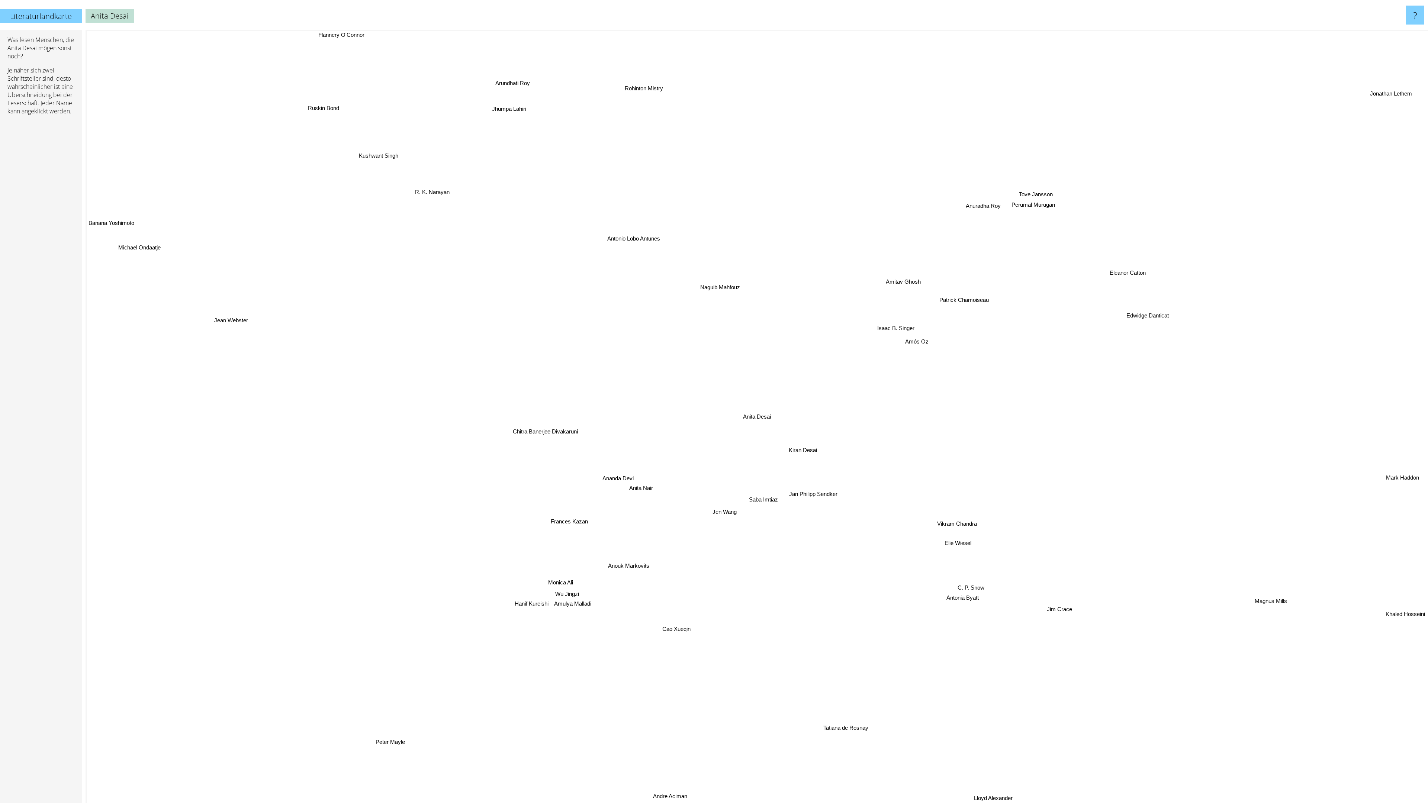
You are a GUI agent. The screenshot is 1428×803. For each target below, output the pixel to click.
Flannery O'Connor (339, 35)
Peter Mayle (405, 747)
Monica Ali (560, 581)
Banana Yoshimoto (111, 227)
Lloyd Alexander (999, 798)
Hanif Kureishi (533, 606)
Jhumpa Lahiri (509, 109)
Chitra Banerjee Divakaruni (546, 431)
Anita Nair (642, 489)
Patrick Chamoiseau (959, 296)
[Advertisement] (41, 234)
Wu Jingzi (567, 594)
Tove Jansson (1035, 194)
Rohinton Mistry (643, 88)
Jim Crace (1056, 612)
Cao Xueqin (677, 629)
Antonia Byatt (963, 598)
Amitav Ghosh (902, 281)
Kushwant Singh (378, 156)
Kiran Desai (805, 449)
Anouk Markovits (639, 568)
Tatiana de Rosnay (862, 726)
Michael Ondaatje (139, 247)
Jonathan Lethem (1391, 92)
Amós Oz (909, 337)
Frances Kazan (575, 524)
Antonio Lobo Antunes (611, 244)
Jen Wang (728, 512)
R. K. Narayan (432, 192)
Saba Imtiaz (764, 499)
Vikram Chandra (961, 521)
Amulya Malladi (575, 604)
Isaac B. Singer (888, 325)
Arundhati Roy (510, 83)
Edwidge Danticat (1147, 312)
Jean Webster (224, 334)
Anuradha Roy (982, 205)
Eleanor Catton (1125, 268)
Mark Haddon (1403, 476)
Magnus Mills (1262, 613)
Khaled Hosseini (1405, 612)
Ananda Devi (620, 479)
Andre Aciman (658, 794)
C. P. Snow (970, 588)
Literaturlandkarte (41, 16)
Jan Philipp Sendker (815, 493)
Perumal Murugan (1033, 204)
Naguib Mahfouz (706, 288)
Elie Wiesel (965, 539)
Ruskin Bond (323, 108)
